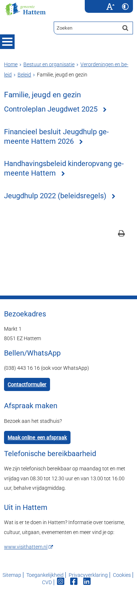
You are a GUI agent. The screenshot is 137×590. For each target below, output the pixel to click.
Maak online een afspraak (37, 437)
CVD (47, 582)
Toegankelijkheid (45, 575)
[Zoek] (125, 28)
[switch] (110, 6)
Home (11, 64)
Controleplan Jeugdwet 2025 (51, 109)
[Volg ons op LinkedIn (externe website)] (87, 582)
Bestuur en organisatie (49, 64)
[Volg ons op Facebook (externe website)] (74, 582)
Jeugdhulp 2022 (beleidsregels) (55, 196)
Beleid (24, 75)
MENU (7, 41)
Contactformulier (27, 384)
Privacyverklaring (88, 575)
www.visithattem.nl (25, 547)
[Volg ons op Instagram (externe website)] (61, 582)
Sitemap (12, 575)
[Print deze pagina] (121, 234)
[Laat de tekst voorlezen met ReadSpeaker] (98, 2)
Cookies (122, 575)
